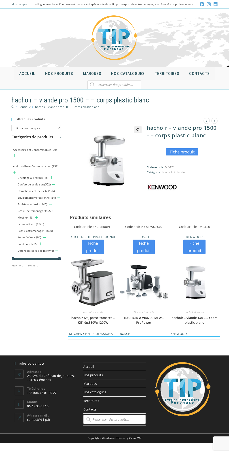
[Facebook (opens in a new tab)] (202, 4)
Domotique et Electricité (36, 191)
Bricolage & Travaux (33, 178)
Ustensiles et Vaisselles (36, 251)
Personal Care (31, 224)
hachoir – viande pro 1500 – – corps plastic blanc (67, 107)
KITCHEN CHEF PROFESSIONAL (93, 237)
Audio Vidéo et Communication (35, 166)
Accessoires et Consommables (35, 150)
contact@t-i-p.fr (39, 419)
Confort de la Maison (34, 184)
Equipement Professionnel (37, 198)
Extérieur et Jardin (32, 204)
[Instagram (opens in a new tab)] (209, 4)
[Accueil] (12, 107)
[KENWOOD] (162, 187)
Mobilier (26, 217)
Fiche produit (182, 152)
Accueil (88, 366)
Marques (90, 383)
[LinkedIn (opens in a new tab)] (215, 4)
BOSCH (143, 237)
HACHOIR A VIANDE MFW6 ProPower (143, 320)
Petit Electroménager (35, 231)
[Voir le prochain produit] (214, 121)
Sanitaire (28, 244)
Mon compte (19, 4)
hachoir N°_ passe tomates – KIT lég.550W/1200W (93, 320)
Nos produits (93, 375)
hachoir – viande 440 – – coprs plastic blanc (194, 320)
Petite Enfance (29, 237)
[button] (138, 129)
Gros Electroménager (35, 211)
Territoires (91, 401)
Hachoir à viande (173, 172)
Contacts (89, 409)
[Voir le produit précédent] (207, 121)
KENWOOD (194, 237)
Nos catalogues (94, 392)
